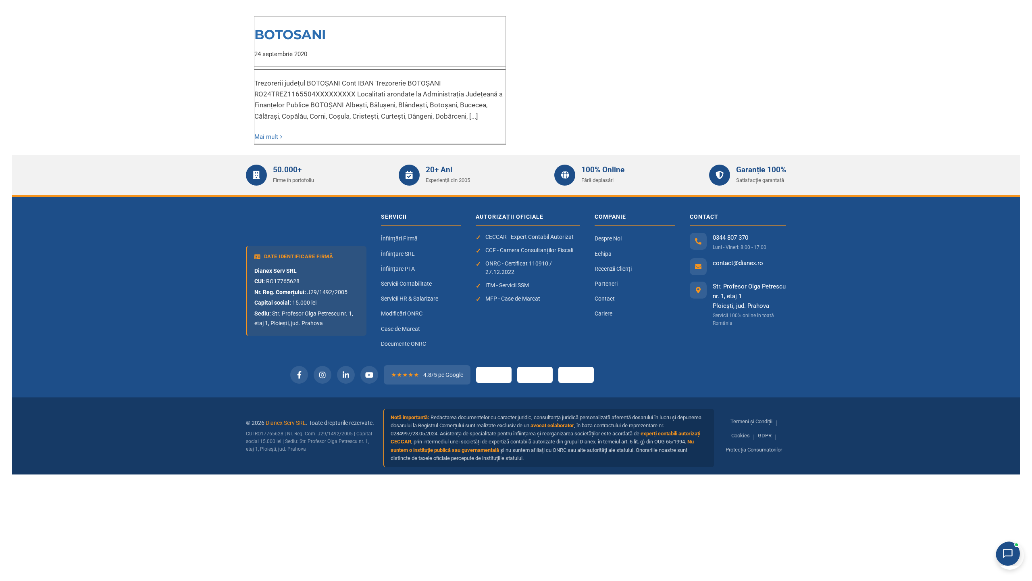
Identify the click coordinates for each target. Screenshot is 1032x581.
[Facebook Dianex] (299, 375)
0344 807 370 (730, 237)
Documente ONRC (403, 344)
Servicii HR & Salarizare (409, 298)
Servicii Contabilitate (406, 283)
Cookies (740, 436)
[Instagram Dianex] (322, 375)
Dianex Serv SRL (286, 423)
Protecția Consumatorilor (754, 450)
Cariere (603, 313)
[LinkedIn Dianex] (346, 375)
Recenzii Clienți (613, 268)
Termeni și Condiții (751, 421)
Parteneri (606, 283)
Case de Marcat (400, 329)
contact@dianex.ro (738, 263)
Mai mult (266, 136)
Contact (605, 298)
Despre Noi (608, 238)
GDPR (765, 436)
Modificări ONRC (401, 313)
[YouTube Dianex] (369, 375)
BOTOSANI (290, 34)
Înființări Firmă (399, 238)
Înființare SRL (398, 254)
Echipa (603, 254)
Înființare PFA (398, 268)
